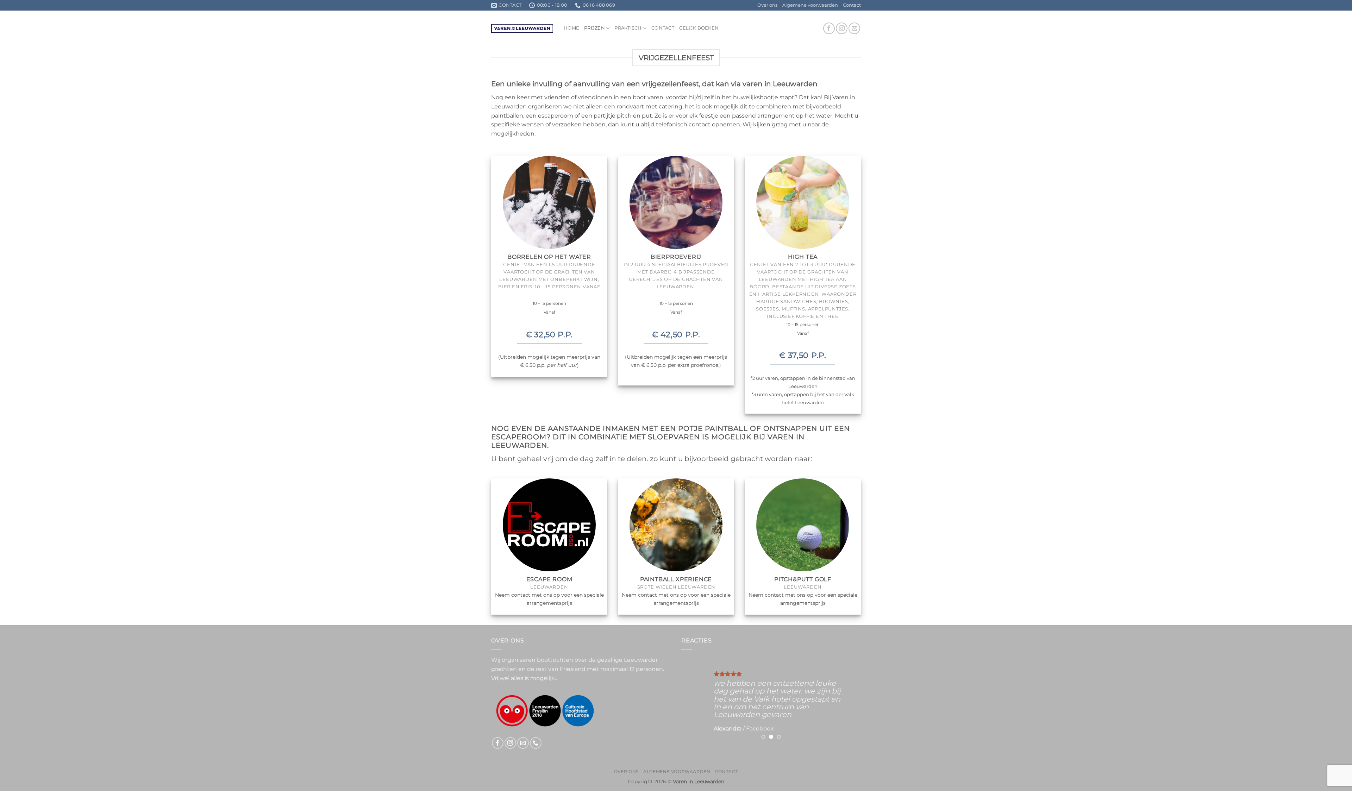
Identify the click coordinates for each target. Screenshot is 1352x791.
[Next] (848, 700)
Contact (852, 5)
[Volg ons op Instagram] (841, 28)
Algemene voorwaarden (810, 5)
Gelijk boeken (699, 28)
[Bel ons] (536, 743)
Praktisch (627, 28)
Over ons (767, 5)
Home (571, 28)
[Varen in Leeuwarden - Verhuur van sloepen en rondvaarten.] (522, 28)
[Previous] (693, 700)
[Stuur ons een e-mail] (854, 28)
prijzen (594, 28)
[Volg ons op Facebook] (829, 28)
